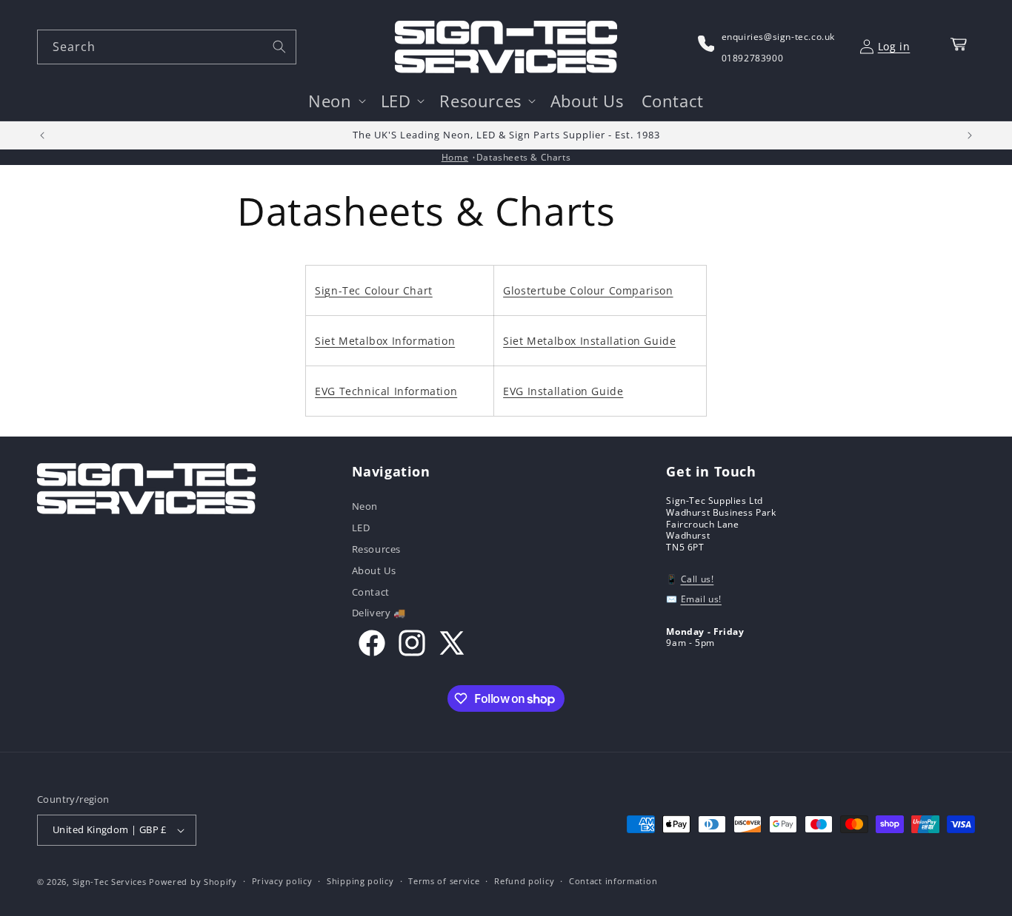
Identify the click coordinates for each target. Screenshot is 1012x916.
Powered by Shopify (193, 881)
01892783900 (753, 58)
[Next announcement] (969, 135)
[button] (335, 101)
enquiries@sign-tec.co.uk (778, 36)
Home (455, 157)
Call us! (697, 579)
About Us (374, 570)
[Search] (279, 46)
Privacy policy (282, 880)
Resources (376, 549)
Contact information (613, 880)
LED (361, 527)
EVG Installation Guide (563, 391)
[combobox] (167, 47)
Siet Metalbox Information (385, 341)
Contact (371, 592)
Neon (365, 507)
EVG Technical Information (386, 391)
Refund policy (524, 880)
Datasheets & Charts (523, 157)
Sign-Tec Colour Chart (374, 290)
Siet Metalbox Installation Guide (589, 341)
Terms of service (443, 880)
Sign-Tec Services (110, 881)
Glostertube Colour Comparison (588, 290)
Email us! (701, 599)
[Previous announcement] (42, 135)
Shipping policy (360, 880)
